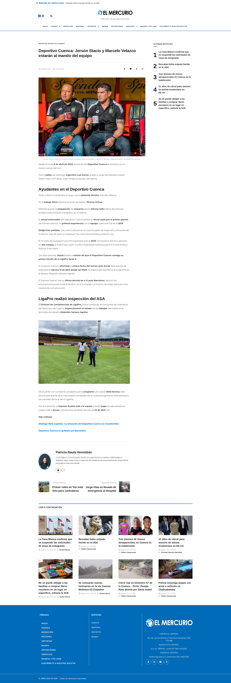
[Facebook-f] (148, 662)
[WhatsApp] (142, 68)
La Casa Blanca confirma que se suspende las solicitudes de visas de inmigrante (174, 55)
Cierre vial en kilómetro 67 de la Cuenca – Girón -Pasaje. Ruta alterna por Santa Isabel (135, 586)
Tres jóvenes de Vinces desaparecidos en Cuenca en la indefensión (175, 77)
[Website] (63, 470)
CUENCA (95, 623)
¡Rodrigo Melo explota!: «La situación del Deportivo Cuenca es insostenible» (78, 424)
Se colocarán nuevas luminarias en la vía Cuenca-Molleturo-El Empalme (95, 586)
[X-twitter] (166, 662)
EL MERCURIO (44, 678)
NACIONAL (95, 627)
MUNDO (94, 637)
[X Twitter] (136, 68)
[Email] (130, 68)
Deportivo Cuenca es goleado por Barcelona (62, 430)
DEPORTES (96, 632)
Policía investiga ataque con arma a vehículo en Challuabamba (175, 586)
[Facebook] (124, 68)
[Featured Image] (55, 525)
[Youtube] (160, 662)
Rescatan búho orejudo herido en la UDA (83, 3)
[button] (39, 16)
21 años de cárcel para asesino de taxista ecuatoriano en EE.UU (174, 89)
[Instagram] (154, 662)
